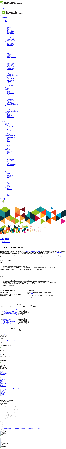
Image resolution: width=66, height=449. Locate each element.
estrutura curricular (48, 255)
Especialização (9, 60)
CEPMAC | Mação (10, 69)
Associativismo (7, 187)
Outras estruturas (7, 149)
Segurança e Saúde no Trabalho (12, 103)
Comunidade (4, 86)
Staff (5, 105)
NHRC (8, 146)
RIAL (8, 169)
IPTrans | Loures (9, 65)
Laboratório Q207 (59, 252)
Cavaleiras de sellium (10, 178)
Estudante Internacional (8, 157)
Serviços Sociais (9, 82)
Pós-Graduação (9, 58)
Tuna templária (9, 176)
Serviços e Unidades (8, 41)
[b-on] (1, 395)
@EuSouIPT (7, 112)
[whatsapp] (11, 430)
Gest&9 (8, 148)
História (6, 21)
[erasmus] (2, 393)
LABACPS (8, 142)
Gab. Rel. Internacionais (10, 165)
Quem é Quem (39, 428)
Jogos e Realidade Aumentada (8, 320)
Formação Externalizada (8, 61)
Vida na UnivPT (5, 170)
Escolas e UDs (9, 36)
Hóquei (8, 179)
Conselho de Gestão (10, 30)
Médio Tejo (6, 192)
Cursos (6, 51)
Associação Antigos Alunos (11, 191)
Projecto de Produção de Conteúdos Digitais (10, 321)
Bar (7, 184)
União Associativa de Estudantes (12, 190)
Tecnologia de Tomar (10, 39)
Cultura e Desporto (8, 173)
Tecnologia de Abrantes (10, 38)
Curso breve (9, 59)
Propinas (8, 84)
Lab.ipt (8, 127)
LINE (8, 144)
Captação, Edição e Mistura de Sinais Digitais (10, 309)
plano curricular (55, 255)
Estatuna (8, 177)
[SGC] (1, 391)
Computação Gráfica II (7, 319)
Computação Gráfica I (6, 310)
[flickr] (9, 430)
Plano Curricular (5, 300)
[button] (0, 448)
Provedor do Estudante (10, 32)
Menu (5, 19)
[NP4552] (2, 390)
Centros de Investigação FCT (9, 130)
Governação (7, 25)
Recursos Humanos (10, 45)
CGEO (8, 132)
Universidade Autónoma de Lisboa (12, 75)
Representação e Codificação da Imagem (9, 323)
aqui (32, 293)
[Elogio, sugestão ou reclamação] (3, 386)
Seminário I (5, 315)
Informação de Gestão (10, 33)
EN (3, 9)
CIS (7, 140)
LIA (7, 129)
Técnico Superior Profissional (11, 57)
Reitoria (8, 29)
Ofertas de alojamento (10, 186)
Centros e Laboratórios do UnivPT (10, 135)
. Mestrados (11, 244)
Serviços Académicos (10, 44)
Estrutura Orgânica (30, 428)
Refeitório (8, 183)
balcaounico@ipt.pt (41, 296)
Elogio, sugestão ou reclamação (19, 428)
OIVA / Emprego (9, 119)
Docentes (6, 95)
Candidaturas (4, 17)
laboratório (16, 256)
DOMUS (8, 141)
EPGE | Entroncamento (10, 68)
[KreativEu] (2, 392)
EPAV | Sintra (9, 67)
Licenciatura (9, 54)
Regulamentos (9, 81)
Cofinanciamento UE (10, 34)
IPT (1, 15)
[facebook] (1, 370)
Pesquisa (3, 198)
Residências (8, 185)
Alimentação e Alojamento (9, 180)
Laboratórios (9, 47)
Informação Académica (8, 76)
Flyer (2, 239)
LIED (8, 143)
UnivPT (3, 18)
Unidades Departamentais (11, 40)
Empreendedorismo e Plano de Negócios (9, 313)
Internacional (4, 154)
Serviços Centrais (9, 98)
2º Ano (3, 302)
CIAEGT (8, 139)
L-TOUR (8, 145)
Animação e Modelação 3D (7, 318)
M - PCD (4, 241)
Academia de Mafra (10, 64)
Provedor (8, 92)
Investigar (8, 101)
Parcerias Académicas (10, 72)
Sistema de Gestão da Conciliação (12, 104)
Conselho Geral (9, 28)
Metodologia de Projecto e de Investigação (10, 314)
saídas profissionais (61, 256)
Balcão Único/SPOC (10, 85)
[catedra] (2, 394)
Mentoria (8, 116)
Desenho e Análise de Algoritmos (8, 311)
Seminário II (5, 324)
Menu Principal (2, 199)
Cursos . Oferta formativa (4, 244)
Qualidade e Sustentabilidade (11, 115)
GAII (7, 128)
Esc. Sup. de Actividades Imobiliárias (13, 73)
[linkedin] (7, 430)
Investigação (4, 121)
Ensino (3, 48)
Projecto (4, 334)
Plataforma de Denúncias (8, 428)
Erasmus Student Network (11, 160)
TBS (7, 153)
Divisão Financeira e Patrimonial (12, 46)
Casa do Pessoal (9, 102)
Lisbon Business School (10, 74)
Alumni (8, 120)
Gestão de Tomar (9, 37)
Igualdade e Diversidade (10, 117)
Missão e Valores (9, 24)
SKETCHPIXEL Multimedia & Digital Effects (32, 251)
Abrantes (8, 195)
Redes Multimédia (6, 322)
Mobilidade (6, 161)
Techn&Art (8, 134)
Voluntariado (9, 118)
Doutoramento (9, 56)
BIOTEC (8, 138)
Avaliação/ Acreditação (6, 242)
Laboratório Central (8, 124)
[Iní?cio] (11, 5)
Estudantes (6, 89)
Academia (8, 152)
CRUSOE (8, 168)
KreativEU (6, 156)
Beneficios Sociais (10, 108)
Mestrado (8, 55)
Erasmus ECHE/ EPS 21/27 (11, 164)
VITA (8, 147)
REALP (6, 166)
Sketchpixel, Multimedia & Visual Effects (9, 340)
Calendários (8, 79)
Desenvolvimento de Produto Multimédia (10, 312)
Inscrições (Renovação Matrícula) (12, 83)
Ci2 (7, 133)
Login (3, 8)
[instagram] (3, 430)
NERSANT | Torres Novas (11, 70)
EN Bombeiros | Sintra (10, 66)
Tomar (8, 196)
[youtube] (5, 430)
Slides (7, 239)
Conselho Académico (10, 31)
